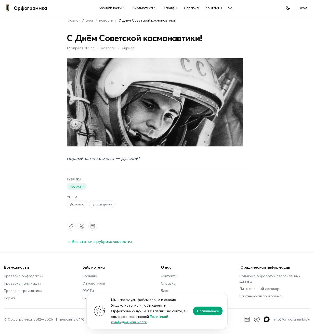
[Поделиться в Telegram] (82, 226)
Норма (9, 298)
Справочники (93, 283)
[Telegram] (257, 319)
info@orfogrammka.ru (292, 319)
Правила (89, 276)
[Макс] (267, 319)
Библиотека (142, 7)
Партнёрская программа (260, 296)
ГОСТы (88, 290)
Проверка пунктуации (22, 283)
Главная (73, 20)
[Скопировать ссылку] (71, 226)
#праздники (102, 204)
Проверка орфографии (23, 276)
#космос (77, 204)
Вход (303, 7)
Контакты (214, 7)
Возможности (110, 7)
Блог (90, 20)
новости (106, 20)
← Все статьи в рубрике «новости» (99, 241)
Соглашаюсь (208, 311)
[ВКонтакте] (247, 319)
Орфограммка (30, 8)
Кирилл (128, 48)
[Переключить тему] (288, 8)
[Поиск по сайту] (230, 7)
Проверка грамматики (23, 290)
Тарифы (170, 7)
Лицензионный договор (259, 288)
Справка (191, 7)
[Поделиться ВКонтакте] (92, 226)
